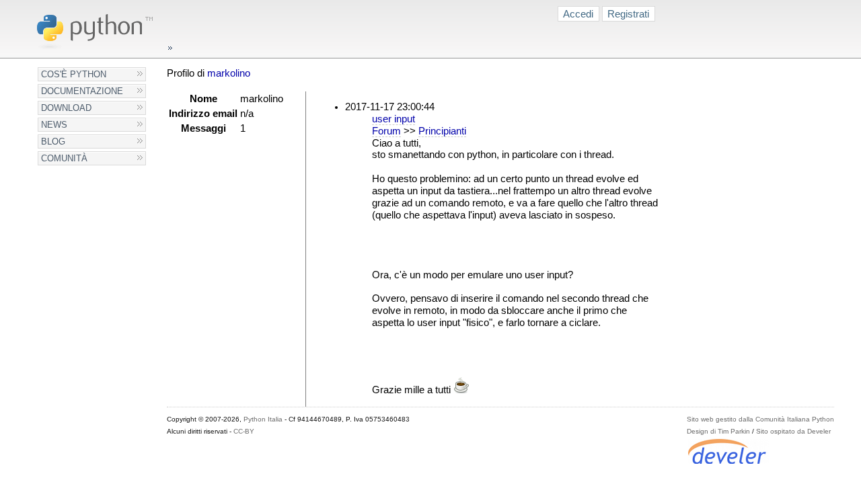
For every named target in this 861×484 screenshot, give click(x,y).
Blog (53, 141)
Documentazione (82, 91)
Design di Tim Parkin (718, 431)
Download (66, 108)
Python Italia (263, 419)
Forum (386, 131)
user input (393, 119)
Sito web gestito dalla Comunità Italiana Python (760, 419)
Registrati (628, 13)
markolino (228, 73)
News (54, 125)
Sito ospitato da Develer (793, 431)
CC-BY (243, 431)
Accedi (578, 13)
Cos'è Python (73, 74)
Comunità (64, 158)
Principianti (442, 131)
